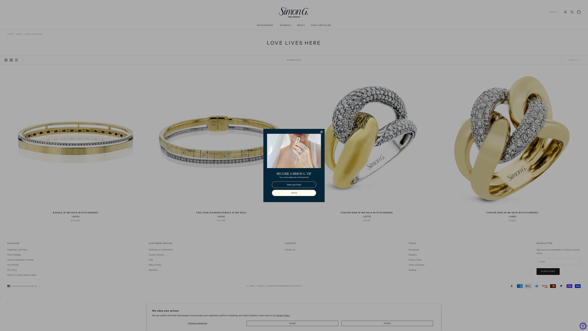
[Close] (321, 132)
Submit (294, 193)
